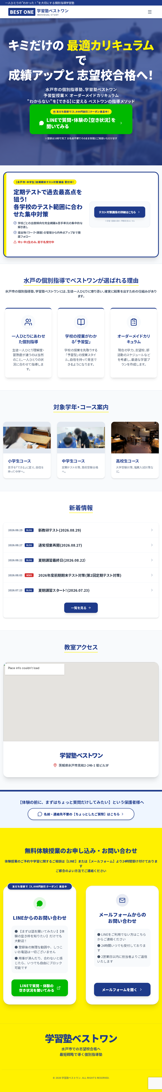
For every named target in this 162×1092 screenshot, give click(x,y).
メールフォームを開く (119, 989)
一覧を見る (78, 607)
